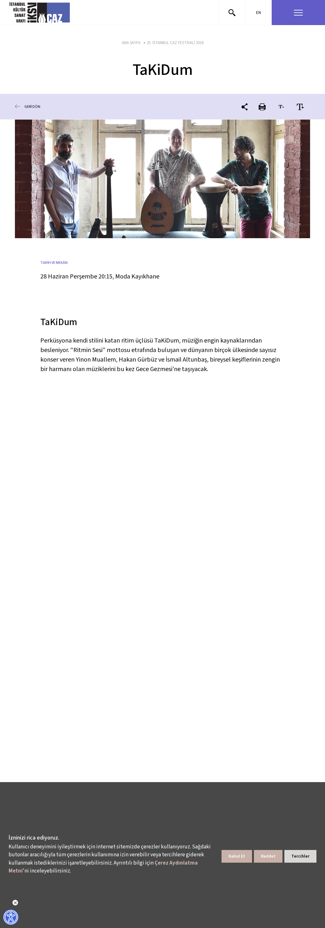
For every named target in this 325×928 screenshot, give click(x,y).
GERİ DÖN (32, 106)
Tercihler (300, 856)
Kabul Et (237, 856)
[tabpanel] (162, 179)
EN (258, 13)
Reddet (268, 856)
